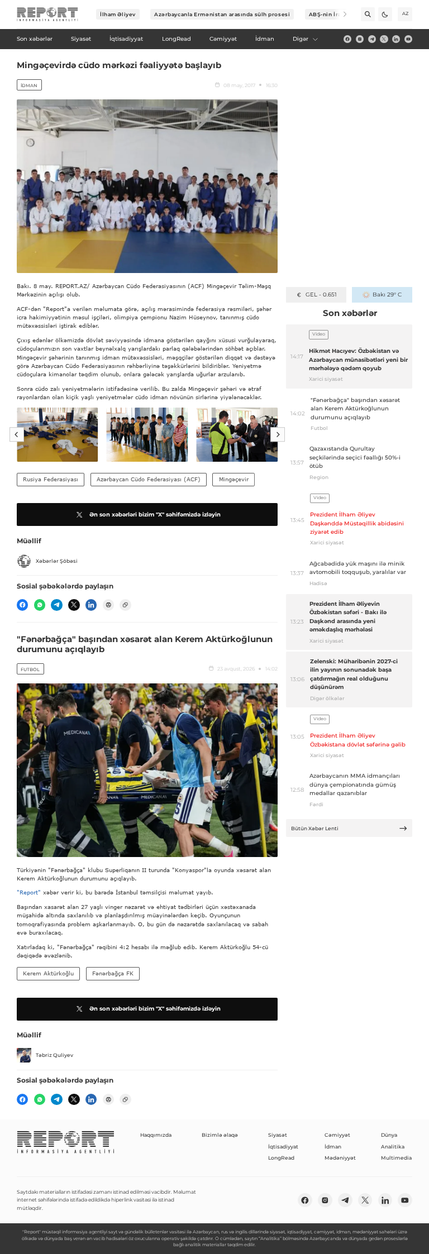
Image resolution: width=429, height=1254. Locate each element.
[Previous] (16, 434)
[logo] (47, 14)
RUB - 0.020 (321, 294)
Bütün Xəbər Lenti (315, 828)
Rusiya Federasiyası (50, 479)
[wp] (39, 604)
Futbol (30, 669)
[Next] (339, 14)
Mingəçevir (234, 479)
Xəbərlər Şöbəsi (57, 561)
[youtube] (408, 39)
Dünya (389, 1135)
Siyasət (277, 1135)
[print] (108, 604)
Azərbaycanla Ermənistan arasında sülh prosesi (222, 14)
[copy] (125, 604)
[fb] (347, 39)
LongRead (281, 1158)
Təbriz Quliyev (54, 1055)
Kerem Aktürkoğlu (48, 973)
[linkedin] (396, 39)
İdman (29, 85)
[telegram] (372, 39)
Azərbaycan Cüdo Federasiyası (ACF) (149, 479)
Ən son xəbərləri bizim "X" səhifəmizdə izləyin (155, 514)
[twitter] (384, 39)
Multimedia (396, 1158)
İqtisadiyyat (283, 1146)
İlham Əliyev (118, 14)
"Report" (29, 892)
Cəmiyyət (337, 1135)
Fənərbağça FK (113, 973)
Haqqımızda (155, 1135)
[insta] (360, 39)
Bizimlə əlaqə (220, 1135)
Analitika (392, 1146)
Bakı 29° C (387, 294)
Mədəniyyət (340, 1158)
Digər (300, 38)
